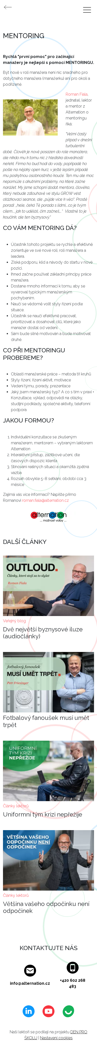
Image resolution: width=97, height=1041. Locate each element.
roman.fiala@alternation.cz (45, 500)
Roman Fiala (77, 94)
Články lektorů (16, 806)
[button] (30, 119)
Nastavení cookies (56, 1038)
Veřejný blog (14, 621)
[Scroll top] (83, 1027)
